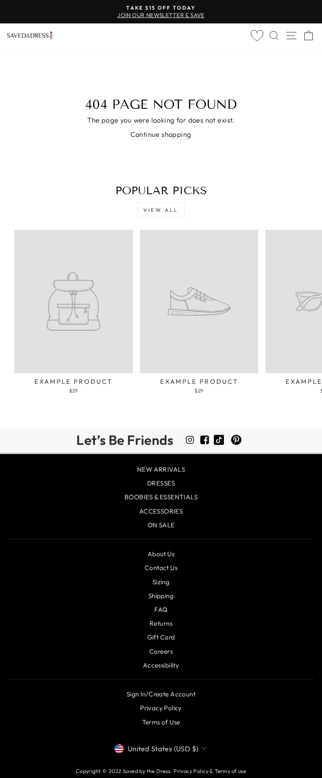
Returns (161, 623)
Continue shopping (160, 134)
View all (161, 210)
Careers (161, 651)
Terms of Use (161, 722)
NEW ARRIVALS (161, 469)
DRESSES (161, 483)
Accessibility (161, 665)
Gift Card (161, 637)
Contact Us (161, 568)
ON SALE (161, 525)
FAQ (160, 610)
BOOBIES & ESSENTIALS (161, 497)
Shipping (161, 596)
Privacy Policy (161, 708)
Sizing (161, 582)
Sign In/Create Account (161, 694)
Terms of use (230, 771)
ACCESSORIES (161, 511)
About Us (161, 554)
